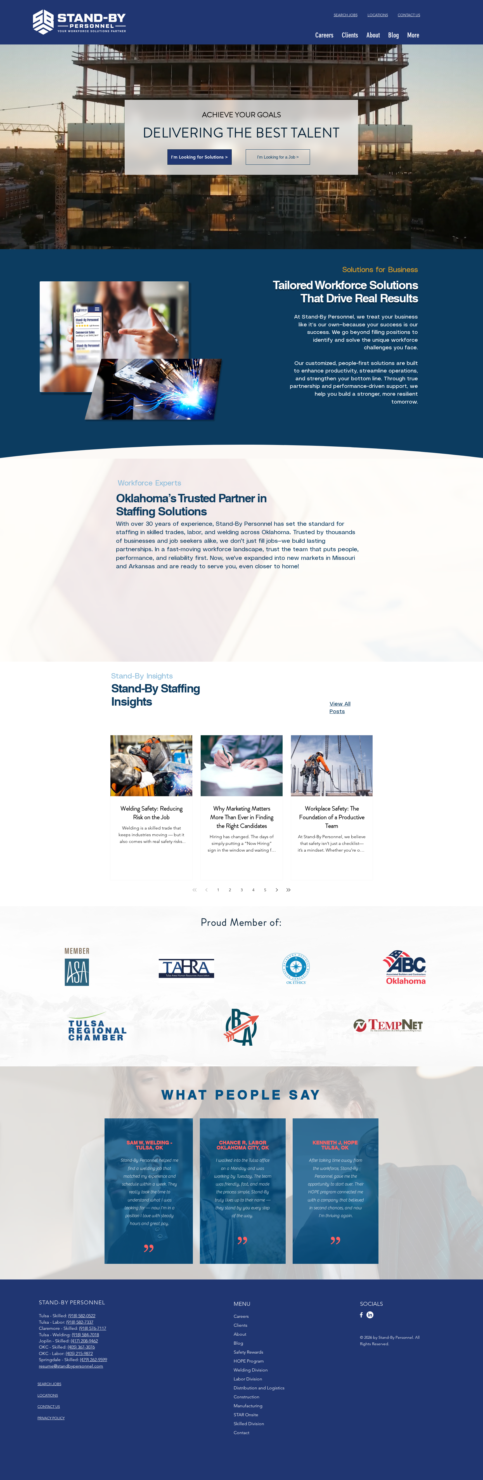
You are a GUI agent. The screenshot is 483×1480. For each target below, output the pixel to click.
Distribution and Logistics (259, 1388)
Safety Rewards (248, 1352)
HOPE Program (249, 1361)
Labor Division (248, 1379)
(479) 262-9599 (93, 1359)
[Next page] (277, 890)
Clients (240, 1325)
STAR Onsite (246, 1414)
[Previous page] (206, 890)
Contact (241, 1432)
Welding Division (251, 1370)
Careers (241, 1316)
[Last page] (288, 890)
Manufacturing (248, 1405)
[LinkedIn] (369, 1314)
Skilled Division (249, 1423)
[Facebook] (361, 1314)
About (240, 1334)
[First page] (195, 890)
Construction (246, 1396)
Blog (238, 1343)
